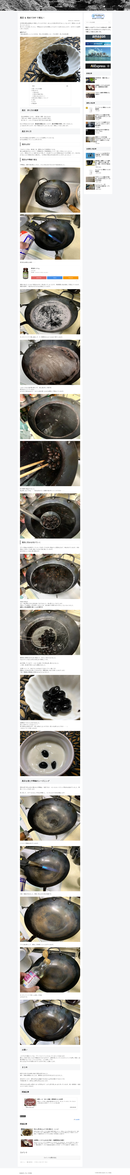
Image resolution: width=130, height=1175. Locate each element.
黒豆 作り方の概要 (37, 88)
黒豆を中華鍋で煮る (38, 94)
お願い (34, 99)
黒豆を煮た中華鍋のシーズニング (40, 97)
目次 (49, 86)
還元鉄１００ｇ (35, 268)
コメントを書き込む (50, 1157)
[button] (109, 22)
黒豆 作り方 (35, 90)
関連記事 (34, 103)
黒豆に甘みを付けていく (39, 96)
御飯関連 (23, 1116)
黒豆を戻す (36, 92)
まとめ (34, 101)
